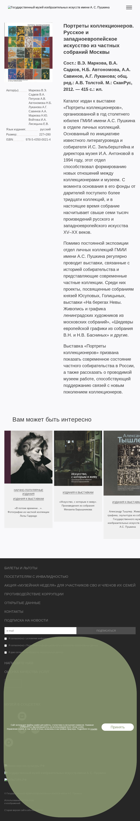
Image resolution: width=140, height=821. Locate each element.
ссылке (93, 729)
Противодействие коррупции (34, 594)
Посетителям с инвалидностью (36, 577)
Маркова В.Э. (38, 90)
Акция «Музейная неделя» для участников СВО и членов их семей (70, 585)
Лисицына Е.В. (39, 123)
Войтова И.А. (37, 119)
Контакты (13, 612)
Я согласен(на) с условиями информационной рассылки (38, 638)
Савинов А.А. (38, 111)
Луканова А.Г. (38, 107)
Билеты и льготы (20, 568)
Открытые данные (22, 603)
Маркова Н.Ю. (38, 115)
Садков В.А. (37, 94)
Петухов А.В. (37, 98)
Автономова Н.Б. (40, 102)
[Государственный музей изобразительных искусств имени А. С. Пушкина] (59, 7)
